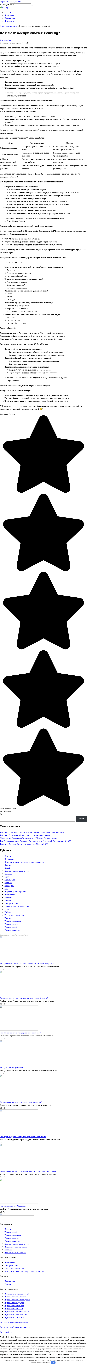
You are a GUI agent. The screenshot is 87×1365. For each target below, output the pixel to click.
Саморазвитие (11, 903)
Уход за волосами (13, 921)
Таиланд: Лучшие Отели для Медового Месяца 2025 (24, 844)
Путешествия (11, 21)
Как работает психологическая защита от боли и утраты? (27, 963)
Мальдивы (9, 885)
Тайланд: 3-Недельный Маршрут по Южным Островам (25, 835)
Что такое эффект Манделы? (13, 1205)
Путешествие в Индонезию (17, 1311)
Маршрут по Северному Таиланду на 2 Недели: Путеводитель (28, 838)
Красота (8, 12)
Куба (7, 876)
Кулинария (10, 18)
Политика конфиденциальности (15, 1327)
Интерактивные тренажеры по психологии (24, 862)
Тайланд (9, 912)
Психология (10, 15)
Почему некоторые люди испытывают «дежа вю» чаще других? (29, 1171)
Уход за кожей (11, 926)
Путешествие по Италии (16, 1314)
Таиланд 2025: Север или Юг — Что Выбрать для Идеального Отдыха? (32, 832)
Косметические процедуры (17, 870)
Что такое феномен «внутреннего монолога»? (20, 1032)
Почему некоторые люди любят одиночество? (21, 1102)
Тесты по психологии (14, 915)
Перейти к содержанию (10, 1)
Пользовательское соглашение (14, 1322)
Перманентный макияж (15, 1252)
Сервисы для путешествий (17, 906)
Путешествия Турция (14, 1302)
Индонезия (9, 859)
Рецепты (8, 897)
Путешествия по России (16, 1296)
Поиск (3, 814)
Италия (8, 864)
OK (53, 1362)
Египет (8, 856)
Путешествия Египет (14, 1305)
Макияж (8, 882)
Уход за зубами (12, 924)
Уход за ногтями (12, 929)
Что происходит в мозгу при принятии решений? (23, 1136)
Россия (8, 900)
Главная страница (8, 26)
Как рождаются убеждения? (12, 1067)
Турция (8, 918)
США (7, 909)
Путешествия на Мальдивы (17, 1299)
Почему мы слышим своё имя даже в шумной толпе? (24, 998)
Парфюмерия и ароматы (16, 891)
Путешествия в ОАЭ (14, 1308)
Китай (7, 867)
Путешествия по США (14, 1317)
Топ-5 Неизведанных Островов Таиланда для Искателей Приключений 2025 (35, 841)
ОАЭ (6, 888)
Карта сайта (6, 1332)
